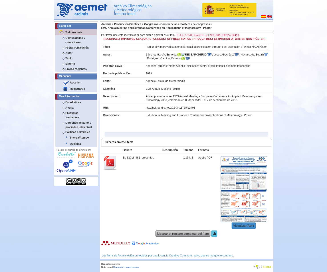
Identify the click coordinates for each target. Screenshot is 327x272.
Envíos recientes (76, 69)
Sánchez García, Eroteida (161, 54)
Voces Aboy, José (224, 54)
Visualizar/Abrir (243, 225)
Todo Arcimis (73, 32)
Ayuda (69, 107)
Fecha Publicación (77, 47)
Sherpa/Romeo (79, 137)
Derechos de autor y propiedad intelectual (78, 125)
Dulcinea (75, 143)
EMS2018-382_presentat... (139, 157)
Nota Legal (107, 267)
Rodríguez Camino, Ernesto (164, 58)
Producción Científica (127, 24)
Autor (69, 53)
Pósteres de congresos (195, 24)
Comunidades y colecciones (75, 40)
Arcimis (106, 24)
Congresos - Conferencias (161, 24)
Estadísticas (73, 102)
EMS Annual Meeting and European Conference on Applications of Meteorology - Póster (156, 28)
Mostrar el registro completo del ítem (183, 233)
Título (68, 58)
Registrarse (77, 88)
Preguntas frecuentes (72, 115)
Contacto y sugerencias (126, 267)
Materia (70, 63)
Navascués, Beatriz (252, 54)
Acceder (75, 82)
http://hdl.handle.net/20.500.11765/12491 (170, 107)
